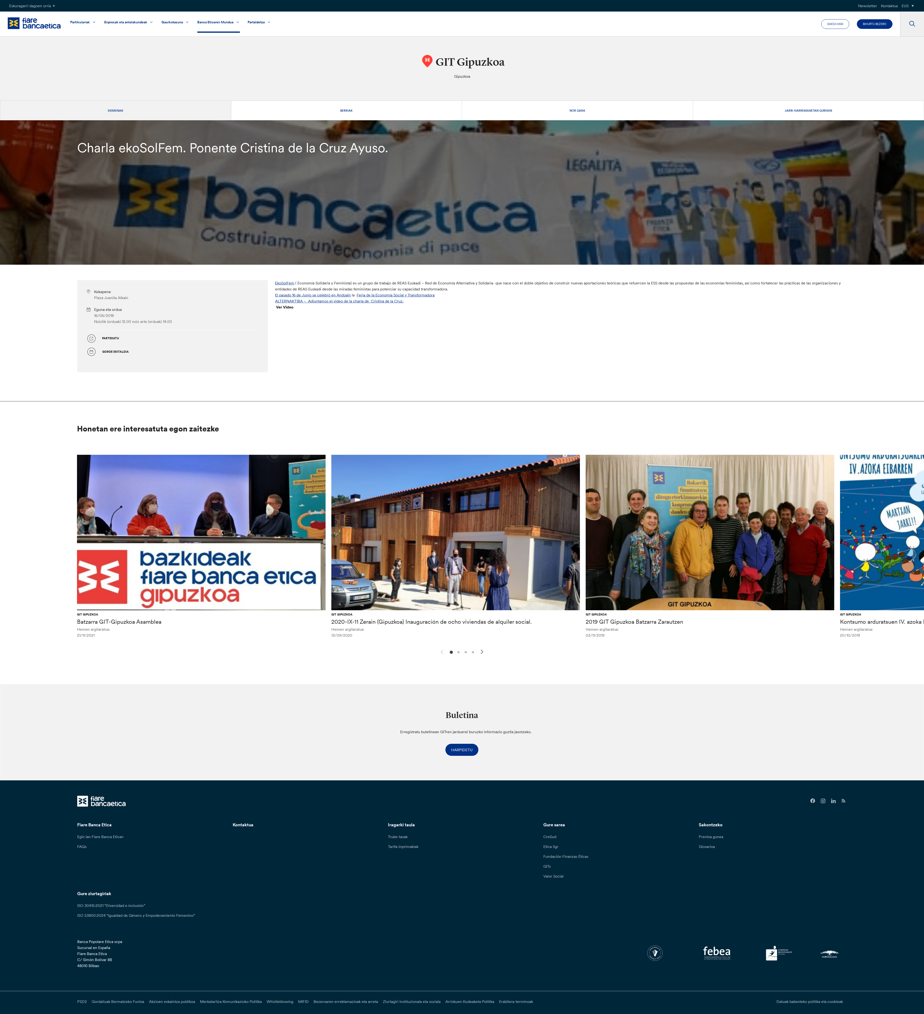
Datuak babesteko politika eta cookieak (809, 1001)
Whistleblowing (280, 1001)
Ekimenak (115, 110)
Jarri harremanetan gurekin (808, 110)
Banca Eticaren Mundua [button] (215, 22)
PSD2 (82, 1001)
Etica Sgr (550, 846)
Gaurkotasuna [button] (172, 22)
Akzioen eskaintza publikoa (172, 1001)
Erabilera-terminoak (516, 1001)
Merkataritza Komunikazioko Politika (231, 1001)
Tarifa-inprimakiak (403, 846)
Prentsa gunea (711, 836)
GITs (547, 866)
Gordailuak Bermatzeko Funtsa (118, 1001)
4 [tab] (472, 652)
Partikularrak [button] (80, 22)
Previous (441, 651)
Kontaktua (889, 5)
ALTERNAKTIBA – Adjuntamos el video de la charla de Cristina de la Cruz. (339, 301)
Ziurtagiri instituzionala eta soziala (412, 1001)
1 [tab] (450, 652)
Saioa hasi (835, 24)
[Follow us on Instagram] (823, 801)
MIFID (303, 1001)
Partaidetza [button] (256, 22)
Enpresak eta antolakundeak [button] (125, 22)
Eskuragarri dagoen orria (30, 5)
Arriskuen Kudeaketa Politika (469, 1001)
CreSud (549, 836)
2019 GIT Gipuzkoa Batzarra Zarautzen (634, 621)
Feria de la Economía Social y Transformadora (396, 295)
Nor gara (577, 110)
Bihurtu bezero (874, 24)
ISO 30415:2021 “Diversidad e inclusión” (111, 905)
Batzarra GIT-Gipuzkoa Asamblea (119, 621)
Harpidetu (462, 749)
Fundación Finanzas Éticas (565, 856)
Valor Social (553, 876)
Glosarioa (707, 846)
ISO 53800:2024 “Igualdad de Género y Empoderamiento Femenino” (136, 915)
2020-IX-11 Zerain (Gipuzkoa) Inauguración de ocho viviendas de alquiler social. (431, 621)
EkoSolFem (284, 283)
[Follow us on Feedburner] (844, 801)
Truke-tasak (398, 836)
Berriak (346, 110)
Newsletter (867, 5)
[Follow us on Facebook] (812, 801)
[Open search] (912, 24)
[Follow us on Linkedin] (833, 801)
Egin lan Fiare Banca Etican (100, 836)
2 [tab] (458, 652)
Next (483, 652)
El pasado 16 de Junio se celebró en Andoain (313, 295)
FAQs (82, 846)
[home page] (34, 23)
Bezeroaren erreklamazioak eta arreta (346, 1001)
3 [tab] (465, 652)
